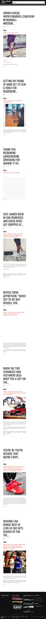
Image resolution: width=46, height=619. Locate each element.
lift (11, 313)
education (10, 102)
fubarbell (12, 32)
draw (8, 312)
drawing (12, 315)
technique (5, 468)
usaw (9, 470)
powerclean (20, 100)
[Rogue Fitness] (17, 599)
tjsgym (8, 544)
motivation (16, 468)
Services (26, 616)
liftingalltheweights (18, 235)
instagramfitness (6, 235)
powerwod (20, 391)
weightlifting (5, 102)
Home (13, 616)
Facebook (42, 616)
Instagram (38, 616)
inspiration (19, 470)
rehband (22, 312)
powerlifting (23, 393)
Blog (16, 616)
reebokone (5, 100)
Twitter (41, 617)
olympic (4, 466)
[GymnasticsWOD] (28, 607)
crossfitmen (12, 235)
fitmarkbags (5, 32)
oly (17, 312)
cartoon (15, 315)
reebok (9, 32)
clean (9, 469)
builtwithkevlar (5, 172)
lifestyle (16, 32)
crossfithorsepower (6, 315)
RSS (44, 617)
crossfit (12, 100)
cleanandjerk (19, 466)
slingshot (16, 391)
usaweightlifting (15, 236)
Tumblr (34, 616)
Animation (5, 313)
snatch (8, 313)
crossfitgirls (9, 234)
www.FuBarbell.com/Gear (7, 62)
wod (18, 313)
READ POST (5, 66)
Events (23, 616)
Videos (19, 616)
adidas (15, 466)
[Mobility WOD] (28, 600)
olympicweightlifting (11, 393)
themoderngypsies (10, 468)
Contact (17, 617)
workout (11, 312)
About (13, 617)
